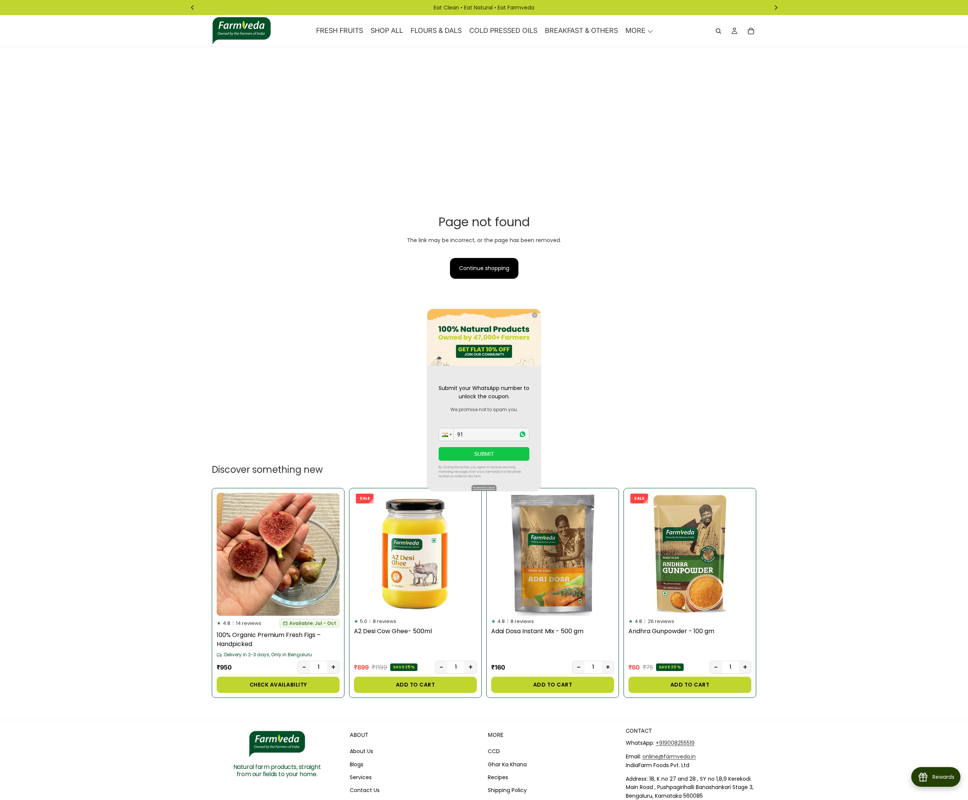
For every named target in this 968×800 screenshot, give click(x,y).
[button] (446, 434)
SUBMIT (484, 454)
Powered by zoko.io (484, 487)
